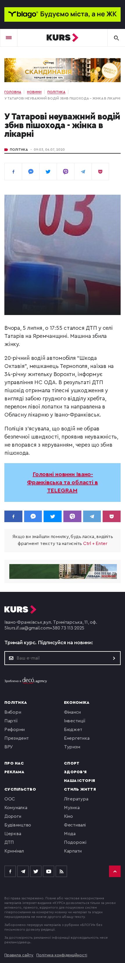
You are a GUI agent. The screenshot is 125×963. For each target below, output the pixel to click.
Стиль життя (80, 789)
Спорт (71, 763)
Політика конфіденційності (61, 955)
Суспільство (20, 789)
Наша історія (79, 781)
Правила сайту (18, 955)
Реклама (14, 772)
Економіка (76, 703)
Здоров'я (75, 772)
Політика (19, 149)
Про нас (14, 763)
